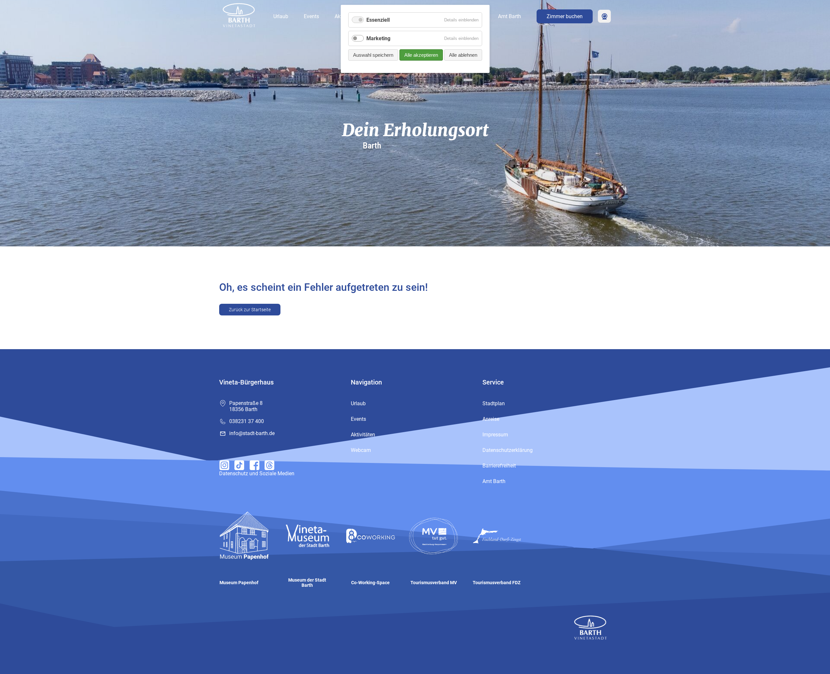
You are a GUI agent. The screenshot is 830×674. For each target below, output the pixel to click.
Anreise (490, 419)
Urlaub (280, 16)
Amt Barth (509, 16)
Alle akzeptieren (421, 55)
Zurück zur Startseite (250, 309)
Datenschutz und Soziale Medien (256, 473)
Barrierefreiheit (499, 466)
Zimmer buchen (565, 16)
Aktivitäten (363, 435)
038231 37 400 (246, 421)
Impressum (495, 435)
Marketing (378, 38)
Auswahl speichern (373, 55)
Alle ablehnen (463, 55)
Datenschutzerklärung (507, 450)
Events (311, 16)
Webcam (604, 16)
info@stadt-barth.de (252, 433)
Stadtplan (493, 403)
